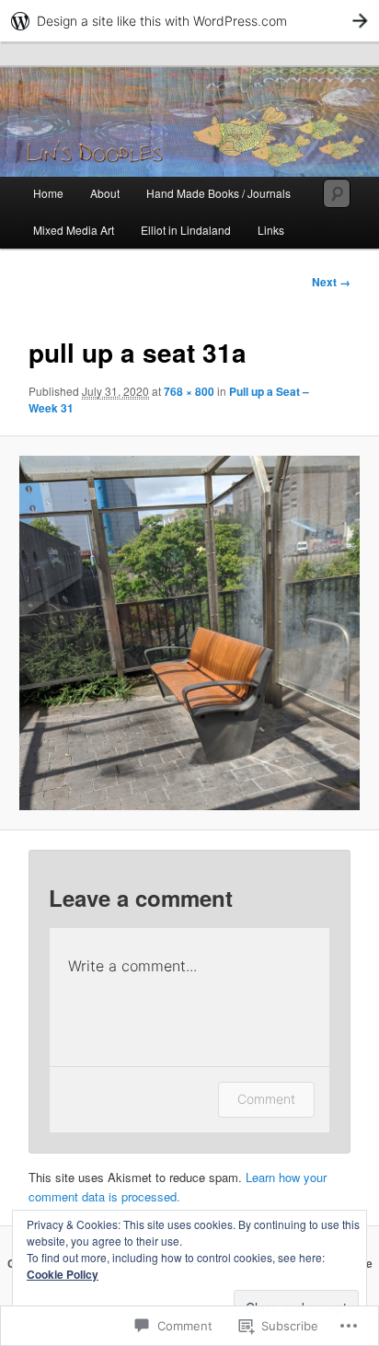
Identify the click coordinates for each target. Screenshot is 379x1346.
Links (271, 230)
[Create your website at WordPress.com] (189, 20)
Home (48, 193)
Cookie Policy (62, 1274)
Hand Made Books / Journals (218, 193)
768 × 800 (189, 391)
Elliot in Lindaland (186, 230)
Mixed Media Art (73, 230)
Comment (266, 1099)
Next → (331, 281)
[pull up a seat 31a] (189, 633)
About (105, 193)
